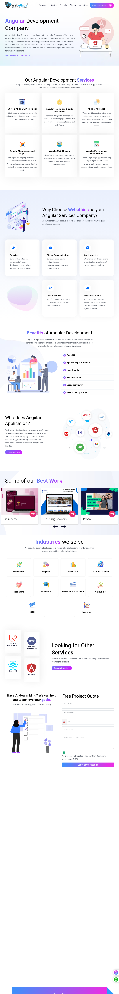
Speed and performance (78, 362)
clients (73, 5)
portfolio (63, 5)
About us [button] (82, 5)
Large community (75, 385)
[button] (64, 722)
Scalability (72, 355)
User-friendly (73, 370)
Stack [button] (53, 5)
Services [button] (42, 5)
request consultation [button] (100, 5)
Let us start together (88, 765)
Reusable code (74, 377)
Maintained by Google (77, 392)
